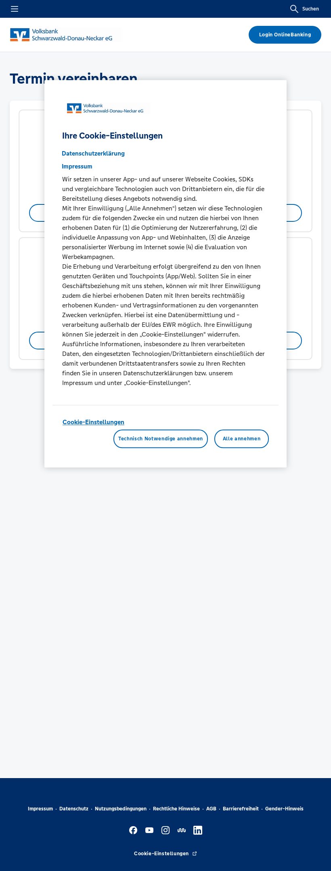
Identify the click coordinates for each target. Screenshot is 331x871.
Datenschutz (73, 809)
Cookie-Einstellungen (93, 422)
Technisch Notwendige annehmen (160, 439)
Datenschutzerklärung (93, 153)
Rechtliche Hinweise (176, 809)
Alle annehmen (241, 439)
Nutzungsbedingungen (121, 809)
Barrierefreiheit (241, 809)
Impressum (40, 809)
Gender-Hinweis (284, 809)
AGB (211, 809)
